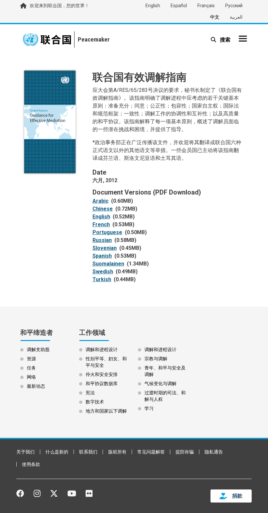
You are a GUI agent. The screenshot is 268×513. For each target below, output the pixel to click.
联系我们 (88, 452)
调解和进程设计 (102, 349)
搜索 (224, 40)
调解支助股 (38, 349)
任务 (31, 367)
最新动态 (36, 386)
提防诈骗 (185, 452)
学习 (149, 408)
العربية (236, 17)
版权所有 (117, 452)
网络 (31, 377)
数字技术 (95, 401)
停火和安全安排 (102, 374)
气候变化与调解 (160, 383)
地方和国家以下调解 (106, 411)
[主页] (92, 39)
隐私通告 (214, 452)
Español (179, 5)
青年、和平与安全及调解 (165, 371)
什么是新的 (56, 452)
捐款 (237, 496)
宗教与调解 (155, 358)
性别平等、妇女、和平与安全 (106, 362)
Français (206, 5)
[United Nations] (47, 39)
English (152, 5)
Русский (234, 5)
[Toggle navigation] (243, 38)
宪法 (90, 392)
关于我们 (25, 452)
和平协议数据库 (102, 383)
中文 (214, 17)
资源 (31, 358)
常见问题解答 (151, 452)
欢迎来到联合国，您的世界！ (59, 5)
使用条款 (31, 464)
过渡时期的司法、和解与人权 (165, 396)
